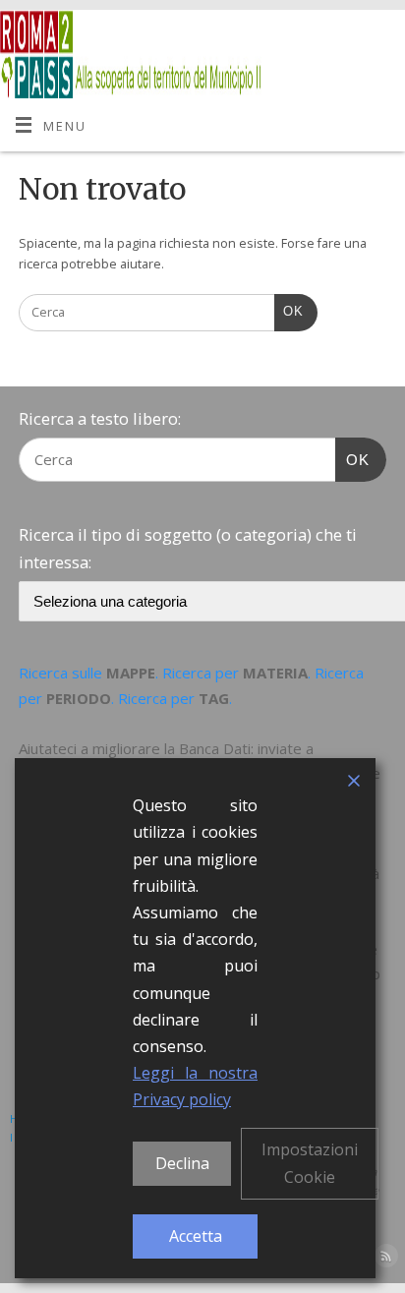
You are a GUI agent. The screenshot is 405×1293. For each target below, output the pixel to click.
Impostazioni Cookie (309, 1163)
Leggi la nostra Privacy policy (195, 1086)
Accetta (195, 1236)
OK (289, 311)
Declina (182, 1163)
